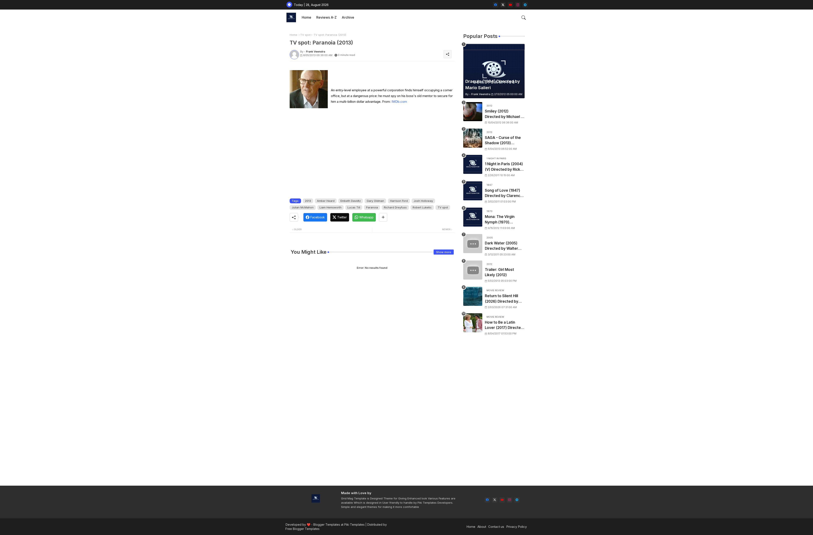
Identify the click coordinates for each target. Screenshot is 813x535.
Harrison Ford (399, 200)
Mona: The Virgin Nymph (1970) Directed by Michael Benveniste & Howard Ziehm (504, 220)
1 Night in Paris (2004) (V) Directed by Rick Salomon (504, 167)
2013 (308, 200)
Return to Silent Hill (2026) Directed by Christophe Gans (501, 299)
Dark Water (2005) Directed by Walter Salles (501, 246)
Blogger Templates (326, 524)
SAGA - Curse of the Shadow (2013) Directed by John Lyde (504, 141)
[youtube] (510, 4)
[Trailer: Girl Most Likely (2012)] (472, 270)
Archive (348, 17)
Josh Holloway (423, 200)
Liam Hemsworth (330, 207)
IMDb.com (399, 102)
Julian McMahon (303, 207)
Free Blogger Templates (302, 529)
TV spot (305, 34)
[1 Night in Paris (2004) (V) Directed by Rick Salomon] (472, 164)
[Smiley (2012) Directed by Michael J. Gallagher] (472, 111)
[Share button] (383, 217)
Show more (443, 252)
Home (306, 17)
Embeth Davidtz (350, 200)
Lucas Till (353, 207)
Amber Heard (326, 200)
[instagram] (517, 4)
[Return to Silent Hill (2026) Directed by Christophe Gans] (472, 296)
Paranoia (372, 207)
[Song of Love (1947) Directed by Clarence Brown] (472, 190)
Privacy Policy (516, 527)
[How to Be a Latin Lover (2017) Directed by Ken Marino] (472, 322)
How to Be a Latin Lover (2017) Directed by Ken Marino (504, 325)
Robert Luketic (422, 207)
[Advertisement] (494, 413)
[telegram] (525, 4)
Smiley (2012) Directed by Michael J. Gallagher (504, 114)
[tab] (306, 17)
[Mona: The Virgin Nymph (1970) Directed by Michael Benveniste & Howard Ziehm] (472, 217)
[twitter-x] (503, 4)
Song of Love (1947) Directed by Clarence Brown (504, 193)
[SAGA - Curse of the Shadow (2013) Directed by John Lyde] (472, 138)
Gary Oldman (375, 200)
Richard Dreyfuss (395, 207)
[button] (523, 17)
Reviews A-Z (326, 17)
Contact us (496, 527)
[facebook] (495, 4)
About (481, 527)
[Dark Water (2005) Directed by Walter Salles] (472, 243)
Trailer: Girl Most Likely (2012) (499, 272)
